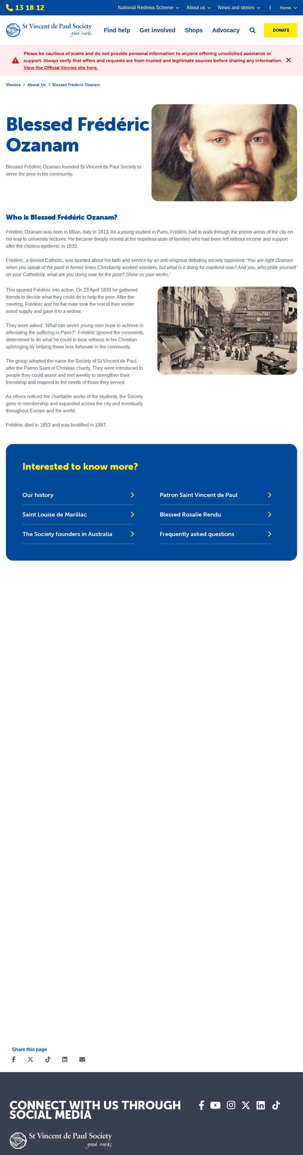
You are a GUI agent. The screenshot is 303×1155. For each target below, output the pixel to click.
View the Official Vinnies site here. (61, 67)
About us (37, 84)
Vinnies (13, 84)
